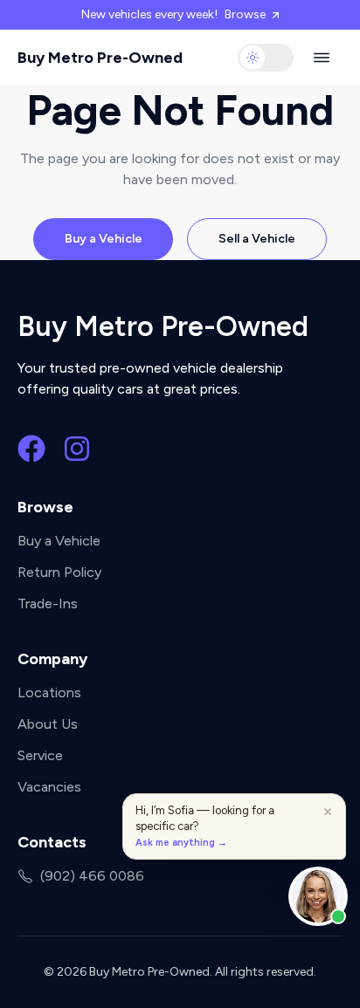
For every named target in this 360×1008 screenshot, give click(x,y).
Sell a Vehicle (256, 238)
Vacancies (49, 786)
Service (40, 755)
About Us (47, 724)
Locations (49, 692)
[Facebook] (31, 449)
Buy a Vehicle (103, 238)
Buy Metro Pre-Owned (100, 57)
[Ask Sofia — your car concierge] (318, 896)
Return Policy (59, 572)
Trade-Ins (47, 603)
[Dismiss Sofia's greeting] (327, 811)
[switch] (266, 58)
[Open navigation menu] (322, 58)
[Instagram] (77, 449)
